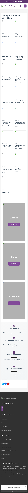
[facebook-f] (2, 410)
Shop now (14, 224)
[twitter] (2, 408)
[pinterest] (2, 406)
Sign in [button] (13, 491)
